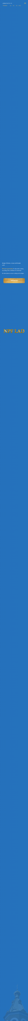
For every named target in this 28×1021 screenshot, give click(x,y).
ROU (20, 5)
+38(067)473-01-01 (7, 3)
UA (10, 5)
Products (5, 5)
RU (13, 5)
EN (16, 5)
